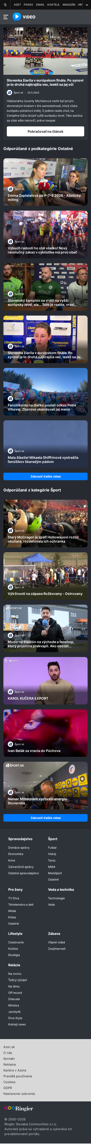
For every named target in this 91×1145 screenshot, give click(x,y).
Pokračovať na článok (45, 131)
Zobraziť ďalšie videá (46, 476)
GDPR (7, 1087)
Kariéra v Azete (14, 1069)
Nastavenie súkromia (19, 1093)
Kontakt (9, 1058)
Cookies (9, 1081)
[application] (45, 51)
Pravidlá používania (17, 1075)
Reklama (9, 1063)
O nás (7, 1052)
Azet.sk (9, 1046)
